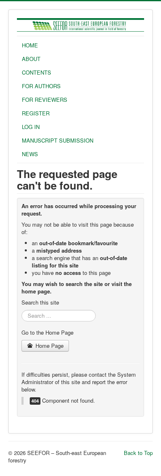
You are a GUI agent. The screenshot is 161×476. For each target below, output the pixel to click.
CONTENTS (36, 72)
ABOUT (31, 59)
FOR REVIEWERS (44, 99)
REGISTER (36, 113)
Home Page (49, 345)
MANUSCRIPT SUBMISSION (57, 140)
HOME (30, 45)
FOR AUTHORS (41, 86)
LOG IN (31, 127)
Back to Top (138, 453)
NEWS (30, 154)
